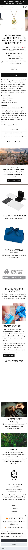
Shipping (11, 49)
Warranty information (13, 136)
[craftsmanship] (14, 409)
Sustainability (13, 511)
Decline (14, 544)
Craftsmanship (14, 508)
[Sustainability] (14, 440)
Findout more (14, 181)
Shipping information (14, 133)
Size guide (14, 129)
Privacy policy (4, 548)
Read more (8, 355)
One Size (14, 69)
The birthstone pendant (12, 113)
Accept (14, 541)
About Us (14, 505)
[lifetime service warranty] (14, 475)
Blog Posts (14, 514)
